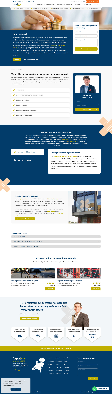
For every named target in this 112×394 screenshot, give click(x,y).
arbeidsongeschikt (66, 139)
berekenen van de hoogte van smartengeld (65, 156)
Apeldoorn (66, 361)
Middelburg (51, 373)
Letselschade (60, 4)
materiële (53, 45)
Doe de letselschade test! (31, 59)
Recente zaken (87, 4)
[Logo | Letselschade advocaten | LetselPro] (16, 4)
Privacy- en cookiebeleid (95, 392)
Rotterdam (58, 373)
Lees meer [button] (14, 385)
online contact (51, 211)
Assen (57, 364)
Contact (96, 4)
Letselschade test (92, 1)
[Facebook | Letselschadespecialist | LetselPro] (79, 1)
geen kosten (23, 199)
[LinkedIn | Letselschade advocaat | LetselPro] (84, 1)
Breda (65, 364)
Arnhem (50, 364)
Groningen (50, 370)
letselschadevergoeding (72, 141)
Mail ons (31, 1)
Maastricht (66, 370)
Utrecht (66, 373)
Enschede (66, 367)
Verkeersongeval (39, 4)
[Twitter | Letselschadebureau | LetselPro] (81, 1)
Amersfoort (67, 358)
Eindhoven (58, 367)
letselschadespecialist (53, 199)
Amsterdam (59, 361)
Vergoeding (69, 4)
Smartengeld (78, 4)
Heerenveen (59, 370)
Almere (58, 358)
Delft (49, 367)
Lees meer (50, 288)
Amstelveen (51, 361)
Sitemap (86, 392)
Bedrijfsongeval (50, 4)
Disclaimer (79, 392)
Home (13, 69)
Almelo (50, 358)
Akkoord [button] (16, 389)
